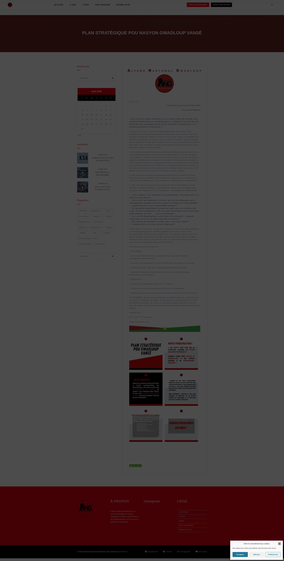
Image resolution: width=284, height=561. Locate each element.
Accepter (240, 554)
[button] (279, 544)
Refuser (256, 554)
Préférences (273, 554)
